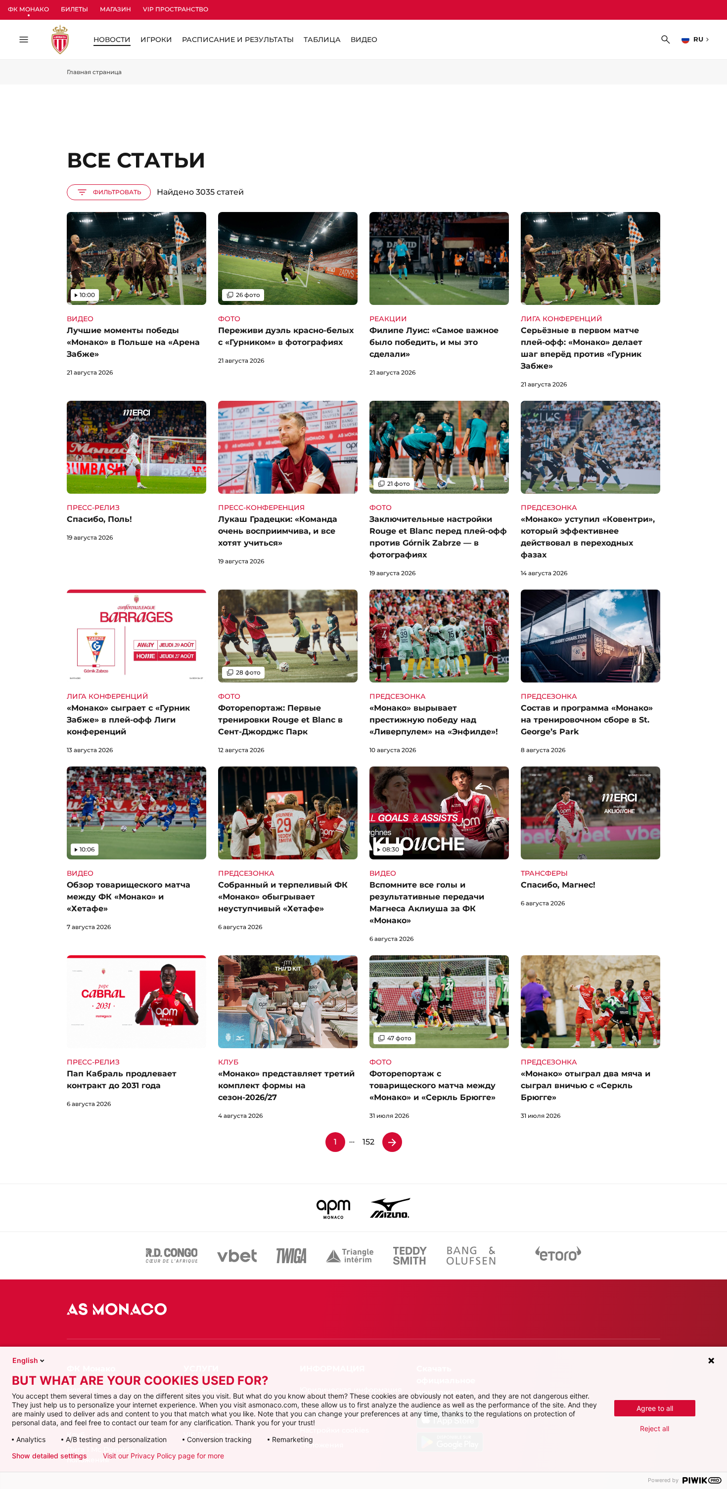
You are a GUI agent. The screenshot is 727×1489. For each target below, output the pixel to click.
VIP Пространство (175, 9)
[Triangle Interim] (349, 1256)
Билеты (74, 9)
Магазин (115, 9)
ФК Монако (28, 9)
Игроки (156, 39)
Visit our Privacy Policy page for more (163, 1456)
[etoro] (558, 1256)
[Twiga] (291, 1256)
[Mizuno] (390, 1208)
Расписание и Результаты (238, 39)
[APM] (334, 1208)
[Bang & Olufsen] (471, 1256)
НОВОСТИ (112, 39)
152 (368, 1142)
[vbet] (237, 1256)
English (25, 1360)
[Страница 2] (392, 1142)
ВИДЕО (364, 39)
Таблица (322, 39)
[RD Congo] (172, 1256)
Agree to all (654, 1408)
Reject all (654, 1428)
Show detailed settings (49, 1456)
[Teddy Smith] (410, 1256)
